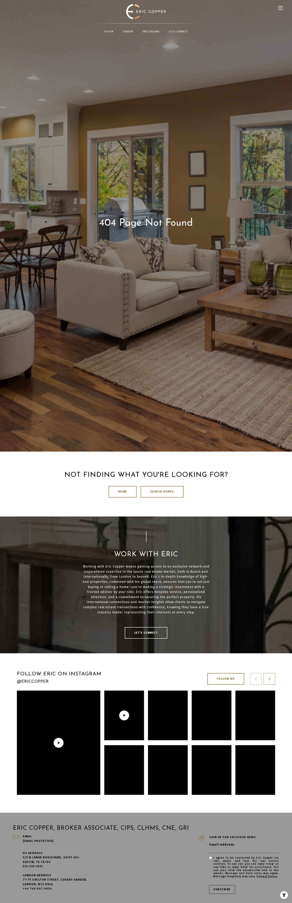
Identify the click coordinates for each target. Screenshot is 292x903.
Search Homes (162, 491)
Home (122, 491)
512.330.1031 (33, 866)
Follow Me (226, 678)
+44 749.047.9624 (37, 888)
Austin (108, 31)
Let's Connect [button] (146, 632)
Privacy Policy (267, 876)
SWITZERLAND (151, 31)
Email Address (221, 844)
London (128, 31)
